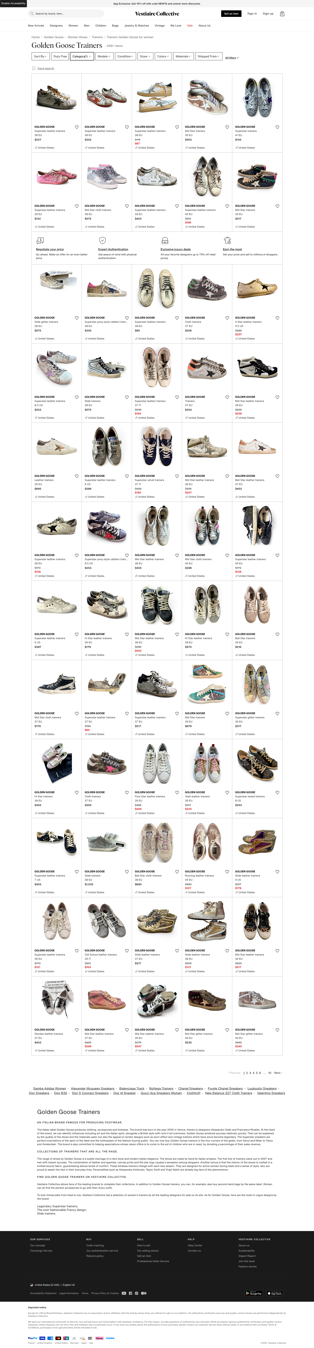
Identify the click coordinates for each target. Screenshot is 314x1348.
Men (87, 26)
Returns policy (94, 1256)
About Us (204, 26)
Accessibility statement (43, 1293)
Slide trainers (46, 1213)
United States (61, 1343)
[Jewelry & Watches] (151, 25)
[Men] (92, 25)
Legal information (69, 1293)
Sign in (252, 13)
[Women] (81, 25)
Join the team (247, 1261)
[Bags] (121, 25)
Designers (56, 26)
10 (269, 1073)
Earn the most (232, 249)
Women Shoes (77, 37)
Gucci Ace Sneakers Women (161, 1093)
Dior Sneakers (39, 1093)
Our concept (37, 1245)
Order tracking (95, 1245)
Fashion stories (248, 1266)
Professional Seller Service (153, 1261)
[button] (282, 13)
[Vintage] (167, 25)
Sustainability (247, 1251)
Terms (85, 1293)
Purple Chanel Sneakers (225, 1088)
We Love (175, 26)
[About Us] (213, 25)
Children (100, 26)
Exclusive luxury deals (176, 249)
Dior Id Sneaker (124, 1093)
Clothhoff (193, 1093)
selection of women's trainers (130, 1195)
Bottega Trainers (161, 1088)
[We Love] (184, 25)
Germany (74, 1343)
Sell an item (231, 13)
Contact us (194, 1251)
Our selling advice (147, 1251)
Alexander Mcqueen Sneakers (92, 1088)
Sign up (268, 13)
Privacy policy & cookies (105, 1293)
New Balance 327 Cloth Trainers (228, 1093)
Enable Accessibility (13, 3)
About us (244, 1245)
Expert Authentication (113, 249)
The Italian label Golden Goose (55, 1130)
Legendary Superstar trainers (57, 1206)
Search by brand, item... (50, 13)
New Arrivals (36, 26)
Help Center (195, 1245)
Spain (84, 1343)
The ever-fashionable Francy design (61, 1210)
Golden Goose (54, 37)
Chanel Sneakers (190, 1088)
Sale (190, 26)
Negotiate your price (50, 249)
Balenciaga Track (131, 1088)
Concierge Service (41, 1251)
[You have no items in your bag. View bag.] (282, 13)
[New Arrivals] (46, 25)
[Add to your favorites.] (77, 127)
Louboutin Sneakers (262, 1088)
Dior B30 (60, 1093)
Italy (91, 1343)
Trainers (97, 37)
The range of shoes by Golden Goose (59, 1159)
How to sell (143, 1245)
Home (36, 37)
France (31, 1343)
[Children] (109, 25)
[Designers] (65, 25)
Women (73, 26)
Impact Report (247, 1256)
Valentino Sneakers (271, 1093)
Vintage (159, 26)
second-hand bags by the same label (240, 1184)
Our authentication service (102, 1251)
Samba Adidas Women (49, 1088)
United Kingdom (44, 1343)
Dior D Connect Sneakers (90, 1093)
